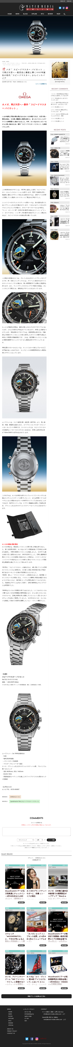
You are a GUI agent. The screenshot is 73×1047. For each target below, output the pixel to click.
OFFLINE (34, 14)
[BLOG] (57, 81)
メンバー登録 (30, 847)
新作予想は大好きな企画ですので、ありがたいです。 (59, 103)
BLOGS (25, 14)
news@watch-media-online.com (53, 1019)
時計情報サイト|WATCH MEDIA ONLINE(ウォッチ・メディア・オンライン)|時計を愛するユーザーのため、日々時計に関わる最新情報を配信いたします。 (36, 7)
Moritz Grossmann (59, 175)
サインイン (35, 843)
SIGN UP (62, 1)
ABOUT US (10, 1029)
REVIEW (50, 14)
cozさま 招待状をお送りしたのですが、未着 (59, 115)
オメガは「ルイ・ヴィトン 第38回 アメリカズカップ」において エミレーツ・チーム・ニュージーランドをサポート (36, 982)
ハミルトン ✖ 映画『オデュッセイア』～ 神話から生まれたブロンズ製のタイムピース (64, 153)
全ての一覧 (28, 1012)
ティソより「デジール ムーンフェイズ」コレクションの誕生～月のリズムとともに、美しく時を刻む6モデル (64, 169)
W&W (58, 14)
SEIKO (55, 216)
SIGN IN (69, 1)
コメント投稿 (51, 840)
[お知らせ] (68, 10)
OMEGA (32, 867)
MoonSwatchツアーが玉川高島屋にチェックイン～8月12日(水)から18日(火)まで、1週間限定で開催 (15, 896)
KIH (26, 1021)
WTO (42, 14)
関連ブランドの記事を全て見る (36, 996)
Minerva (56, 189)
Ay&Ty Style (28, 1016)
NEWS (17, 14)
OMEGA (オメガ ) (22, 82)
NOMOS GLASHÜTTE (59, 134)
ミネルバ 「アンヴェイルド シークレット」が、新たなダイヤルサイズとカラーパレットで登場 (64, 209)
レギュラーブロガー (29, 1009)
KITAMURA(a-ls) (59, 79)
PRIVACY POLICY (12, 1031)
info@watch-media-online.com (52, 1014)
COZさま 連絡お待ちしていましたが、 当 (59, 110)
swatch (11, 867)
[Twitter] (61, 81)
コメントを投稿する (41, 84)
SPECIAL (10, 1025)
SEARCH (64, 14)
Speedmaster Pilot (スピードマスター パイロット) (24, 801)
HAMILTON (57, 148)
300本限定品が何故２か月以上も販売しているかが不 (60, 94)
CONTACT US (11, 1033)
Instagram (67, 8)
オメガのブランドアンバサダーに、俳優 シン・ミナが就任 (36, 893)
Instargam (36, 1038)
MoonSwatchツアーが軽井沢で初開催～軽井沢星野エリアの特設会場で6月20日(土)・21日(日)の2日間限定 (58, 939)
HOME (10, 14)
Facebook (60, 8)
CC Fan (27, 1018)
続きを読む (21, 902)
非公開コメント (59, 107)
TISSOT (56, 161)
